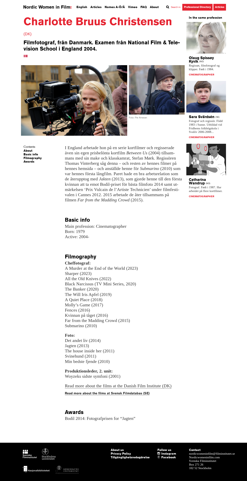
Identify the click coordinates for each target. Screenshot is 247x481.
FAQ (143, 7)
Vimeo (132, 7)
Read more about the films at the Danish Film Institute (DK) (118, 385)
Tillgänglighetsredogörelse (130, 457)
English (81, 7)
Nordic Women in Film (46, 7)
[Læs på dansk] (26, 55)
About (154, 7)
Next (178, 100)
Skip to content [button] (11, 3)
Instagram (168, 453)
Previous (28, 100)
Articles (95, 7)
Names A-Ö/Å (115, 7)
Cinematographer (201, 74)
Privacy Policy (121, 453)
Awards (29, 161)
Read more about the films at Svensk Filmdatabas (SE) (107, 393)
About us (117, 449)
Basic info (31, 154)
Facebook (162, 457)
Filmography (33, 158)
